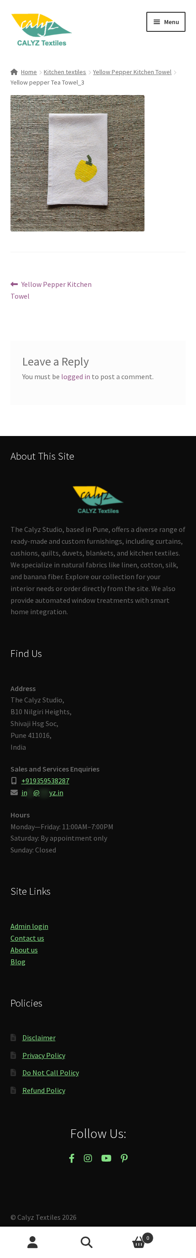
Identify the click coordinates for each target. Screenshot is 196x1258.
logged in (75, 376)
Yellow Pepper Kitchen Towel (132, 72)
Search (97, 1242)
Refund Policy (43, 1090)
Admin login (29, 926)
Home (29, 72)
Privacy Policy (43, 1055)
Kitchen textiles (65, 72)
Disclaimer (39, 1037)
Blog (18, 961)
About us (24, 949)
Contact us (27, 937)
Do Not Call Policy (50, 1072)
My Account (32, 1242)
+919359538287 (45, 780)
